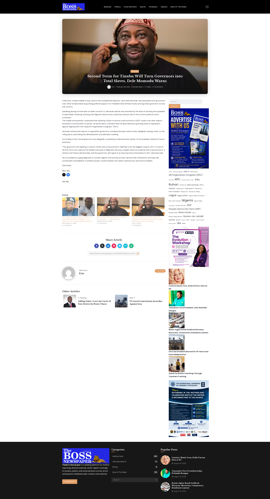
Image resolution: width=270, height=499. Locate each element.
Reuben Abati (173, 213)
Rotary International (175, 216)
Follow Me (160, 271)
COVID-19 (182, 185)
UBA (179, 223)
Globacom (184, 192)
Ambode (171, 180)
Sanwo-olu (189, 216)
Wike (184, 223)
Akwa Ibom (194, 172)
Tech (187, 220)
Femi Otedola (174, 192)
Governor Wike (194, 192)
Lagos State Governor (197, 196)
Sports (178, 220)
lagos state (182, 195)
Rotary (194, 213)
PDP (189, 205)
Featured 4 (198, 188)
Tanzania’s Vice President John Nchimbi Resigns (187, 472)
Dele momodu (193, 185)
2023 (170, 172)
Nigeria (187, 200)
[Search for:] (185, 101)
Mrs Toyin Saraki (175, 201)
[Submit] (157, 480)
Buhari (173, 184)
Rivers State (185, 212)
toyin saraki (172, 223)
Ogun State (198, 201)
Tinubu (192, 220)
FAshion (172, 188)
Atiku (197, 179)
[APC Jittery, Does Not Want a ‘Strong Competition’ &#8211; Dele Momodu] (113, 206)
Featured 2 (180, 189)
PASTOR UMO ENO (181, 205)
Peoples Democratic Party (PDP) (185, 209)
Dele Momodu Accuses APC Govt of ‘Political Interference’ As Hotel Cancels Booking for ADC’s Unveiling (147, 219)
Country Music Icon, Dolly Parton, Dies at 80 (188, 458)
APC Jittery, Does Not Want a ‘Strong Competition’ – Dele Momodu (111, 218)
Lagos (172, 195)
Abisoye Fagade (178, 172)
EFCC (202, 185)
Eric (113, 87)
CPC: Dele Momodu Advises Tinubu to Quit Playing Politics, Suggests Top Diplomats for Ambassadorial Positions (77, 219)
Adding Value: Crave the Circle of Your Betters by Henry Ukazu (94, 302)
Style (183, 220)
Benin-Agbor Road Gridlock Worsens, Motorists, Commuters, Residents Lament (188, 485)
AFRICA (186, 171)
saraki (199, 216)
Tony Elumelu (200, 220)
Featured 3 (189, 188)
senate (172, 220)
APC (178, 179)
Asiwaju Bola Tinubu (188, 180)
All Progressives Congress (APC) (186, 175)
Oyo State (172, 205)
